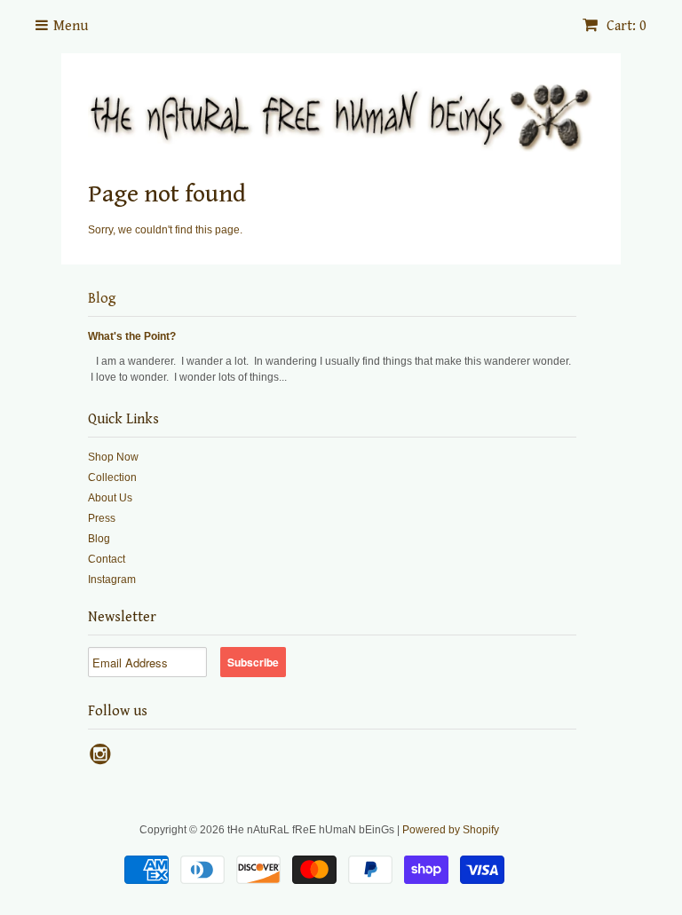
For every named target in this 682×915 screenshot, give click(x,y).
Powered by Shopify (450, 830)
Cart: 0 (624, 26)
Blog (102, 298)
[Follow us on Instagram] (103, 760)
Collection (112, 477)
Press (101, 518)
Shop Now (113, 457)
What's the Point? (132, 336)
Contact (106, 559)
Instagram (112, 579)
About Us (110, 498)
